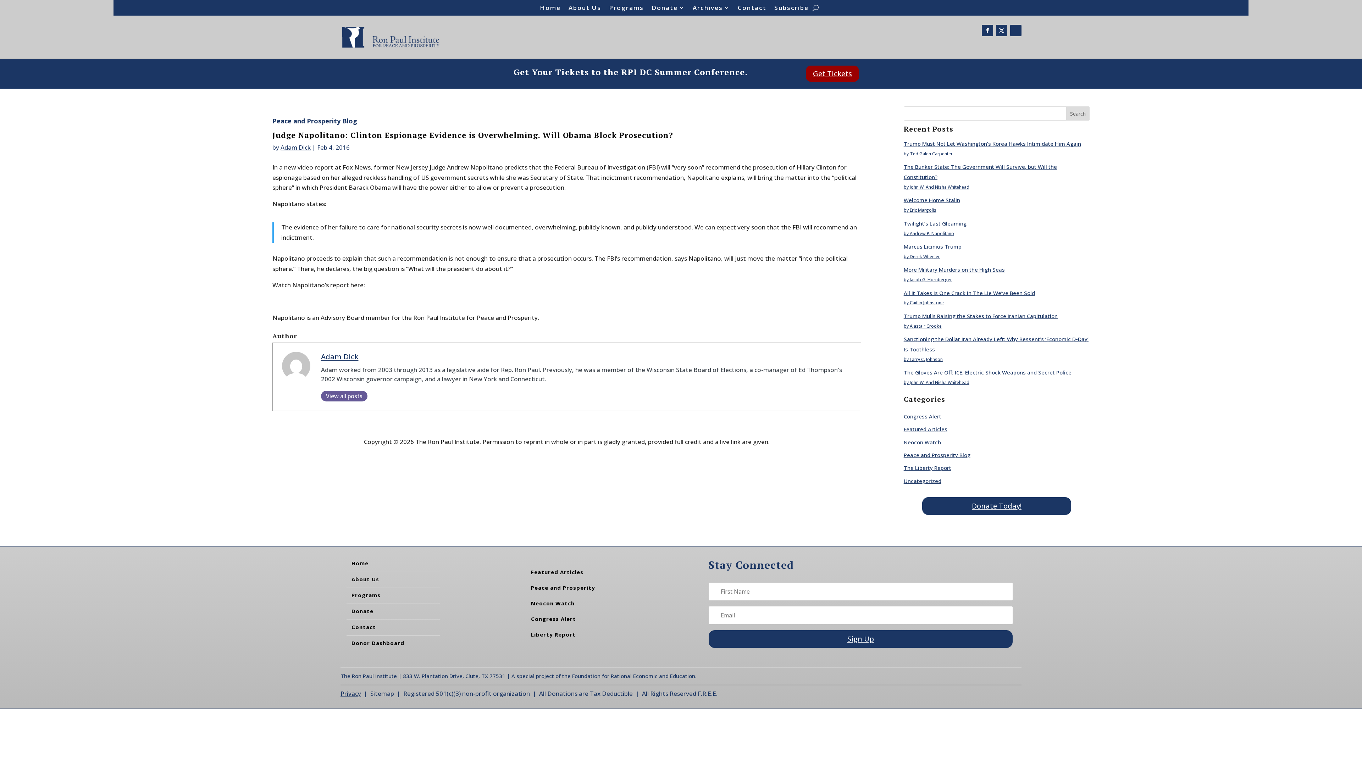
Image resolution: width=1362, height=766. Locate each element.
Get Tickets (832, 73)
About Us (585, 8)
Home (550, 8)
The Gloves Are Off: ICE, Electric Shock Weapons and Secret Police (988, 372)
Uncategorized (922, 480)
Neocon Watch (922, 442)
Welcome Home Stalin (932, 200)
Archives (708, 8)
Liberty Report (553, 634)
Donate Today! (997, 506)
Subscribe (791, 8)
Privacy (350, 693)
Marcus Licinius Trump (933, 246)
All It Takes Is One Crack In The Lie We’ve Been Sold (969, 292)
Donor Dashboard (377, 642)
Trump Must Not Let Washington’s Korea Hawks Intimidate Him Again (992, 143)
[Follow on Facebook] (987, 30)
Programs (626, 8)
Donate (665, 8)
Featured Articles (925, 429)
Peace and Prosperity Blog (314, 121)
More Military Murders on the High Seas (954, 269)
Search (1078, 113)
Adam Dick (296, 147)
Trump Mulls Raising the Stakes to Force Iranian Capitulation (981, 316)
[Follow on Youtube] (1016, 30)
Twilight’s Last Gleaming (935, 223)
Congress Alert (922, 416)
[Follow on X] (1001, 30)
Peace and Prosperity (563, 587)
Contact (752, 8)
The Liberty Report (927, 467)
